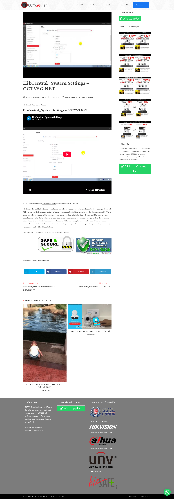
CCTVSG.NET (59, 496)
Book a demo (140, 5)
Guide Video (70, 97)
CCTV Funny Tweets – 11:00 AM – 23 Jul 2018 (45, 385)
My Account (134, 496)
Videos (46, 260)
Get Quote (110, 5)
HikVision (40, 260)
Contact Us (125, 5)
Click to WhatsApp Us (136, 169)
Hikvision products (49, 204)
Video (90, 97)
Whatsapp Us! (131, 18)
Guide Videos (32, 260)
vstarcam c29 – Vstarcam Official (89, 331)
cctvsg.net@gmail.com (35, 97)
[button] (167, 492)
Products (93, 5)
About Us (79, 5)
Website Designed (32, 427)
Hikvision (81, 97)
